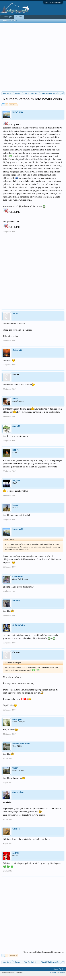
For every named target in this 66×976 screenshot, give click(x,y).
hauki (15, 398)
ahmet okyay (18, 792)
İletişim (55, 969)
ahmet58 (16, 426)
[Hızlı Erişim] (63, 93)
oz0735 (15, 853)
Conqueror (17, 576)
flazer (15, 768)
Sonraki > (13, 105)
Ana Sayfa (8, 17)
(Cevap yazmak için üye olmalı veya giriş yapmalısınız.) (43, 952)
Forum (19, 17)
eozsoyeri (17, 719)
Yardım (61, 969)
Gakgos (16, 829)
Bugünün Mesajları (10, 21)
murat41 (16, 601)
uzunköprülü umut (21, 744)
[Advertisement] (33, 57)
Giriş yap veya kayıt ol (53, 2)
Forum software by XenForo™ (12, 973)
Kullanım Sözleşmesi (57, 973)
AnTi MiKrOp (18, 625)
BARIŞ (15, 450)
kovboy (15, 505)
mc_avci (16, 481)
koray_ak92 (17, 112)
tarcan (15, 313)
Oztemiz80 (17, 350)
